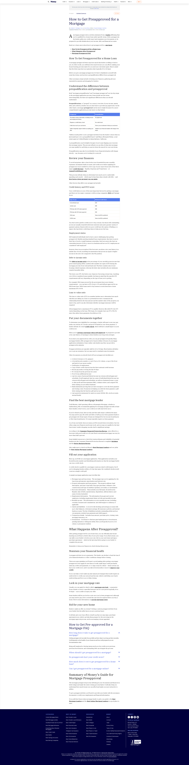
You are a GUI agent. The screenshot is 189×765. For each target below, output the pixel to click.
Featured (122, 1)
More (129, 1)
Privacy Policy (109, 725)
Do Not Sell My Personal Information (115, 730)
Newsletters (89, 717)
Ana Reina (87, 28)
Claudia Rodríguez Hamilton (100, 28)
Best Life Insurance (71, 736)
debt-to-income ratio (79, 261)
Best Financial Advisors (72, 741)
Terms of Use (109, 728)
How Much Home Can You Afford (54, 722)
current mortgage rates (99, 599)
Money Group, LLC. (87, 752)
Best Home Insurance (71, 733)
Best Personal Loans (71, 725)
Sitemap (108, 741)
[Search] (48, 2)
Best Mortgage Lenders (101, 447)
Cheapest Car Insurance (72, 730)
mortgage (109, 45)
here (113, 760)
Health (115, 1)
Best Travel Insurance (91, 733)
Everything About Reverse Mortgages (52, 729)
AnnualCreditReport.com (78, 171)
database (115, 441)
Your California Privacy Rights (114, 733)
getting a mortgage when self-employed (91, 333)
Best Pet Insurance (91, 736)
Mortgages (85, 1)
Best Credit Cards (50, 732)
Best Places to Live (91, 728)
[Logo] (53, 2)
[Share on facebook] (129, 717)
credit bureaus (78, 169)
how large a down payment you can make (83, 179)
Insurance (71, 1)
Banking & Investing (106, 1)
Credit (64, 1)
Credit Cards (95, 1)
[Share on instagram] (135, 717)
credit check (89, 326)
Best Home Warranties (71, 739)
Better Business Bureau (82, 443)
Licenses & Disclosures (112, 736)
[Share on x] (132, 717)
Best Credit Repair (70, 722)
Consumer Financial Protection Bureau (93, 431)
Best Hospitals (90, 725)
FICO (109, 193)
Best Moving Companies (52, 740)
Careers (108, 744)
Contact (108, 720)
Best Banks (49, 735)
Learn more (96, 8)
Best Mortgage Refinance (52, 725)
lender (108, 35)
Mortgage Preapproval (81, 13)
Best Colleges (90, 722)
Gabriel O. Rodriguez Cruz (77, 28)
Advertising (109, 739)
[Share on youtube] (138, 717)
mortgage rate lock (101, 587)
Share (117, 13)
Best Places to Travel (91, 730)
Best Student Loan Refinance (73, 720)
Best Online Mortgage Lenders (81, 449)
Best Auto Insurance (71, 728)
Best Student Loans (71, 717)
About (108, 717)
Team (107, 722)
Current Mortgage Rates (52, 717)
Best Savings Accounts (52, 737)
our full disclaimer (112, 756)
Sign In (139, 1)
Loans (78, 1)
